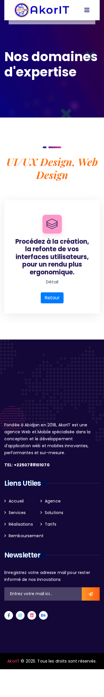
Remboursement (26, 536)
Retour (52, 297)
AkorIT (14, 661)
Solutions (54, 513)
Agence (53, 501)
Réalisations (21, 524)
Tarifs (50, 524)
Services (17, 513)
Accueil (16, 501)
